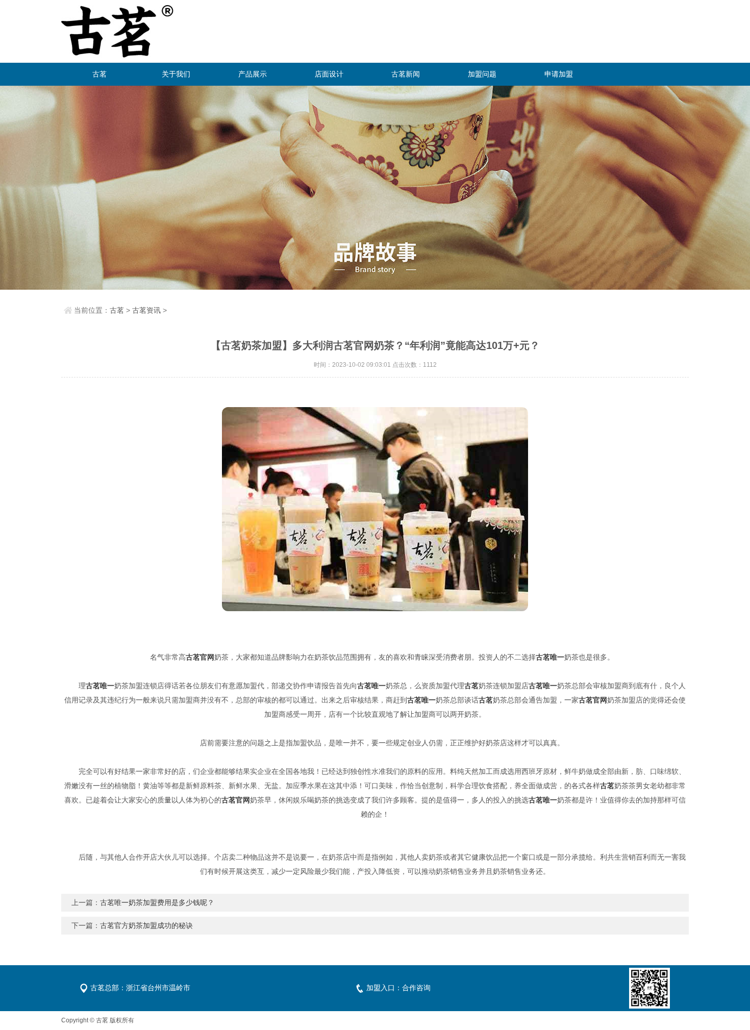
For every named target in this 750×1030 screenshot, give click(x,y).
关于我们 (176, 74)
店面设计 (329, 74)
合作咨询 (416, 988)
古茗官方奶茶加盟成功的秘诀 (146, 925)
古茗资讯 (146, 310)
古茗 (99, 74)
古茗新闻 (405, 74)
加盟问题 (482, 74)
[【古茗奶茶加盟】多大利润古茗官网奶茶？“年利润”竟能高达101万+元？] (375, 509)
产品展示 (252, 74)
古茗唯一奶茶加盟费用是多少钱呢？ (157, 902)
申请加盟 (558, 74)
